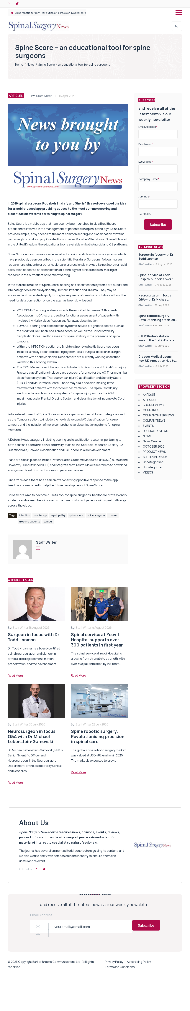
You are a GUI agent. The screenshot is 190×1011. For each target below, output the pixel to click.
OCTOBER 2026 (153, 446)
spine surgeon (96, 515)
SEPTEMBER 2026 (155, 457)
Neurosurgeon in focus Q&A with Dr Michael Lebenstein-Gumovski (154, 299)
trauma (113, 515)
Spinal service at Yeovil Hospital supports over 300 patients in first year (157, 279)
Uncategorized (153, 467)
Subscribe (158, 224)
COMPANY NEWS (154, 420)
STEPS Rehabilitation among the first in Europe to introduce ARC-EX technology (61, 12)
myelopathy (58, 515)
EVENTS (148, 426)
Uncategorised (153, 462)
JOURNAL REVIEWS (155, 431)
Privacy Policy (114, 962)
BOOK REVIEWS (153, 405)
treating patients (29, 521)
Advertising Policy (139, 962)
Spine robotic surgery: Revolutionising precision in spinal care (156, 320)
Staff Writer (44, 96)
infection (24, 515)
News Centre (152, 441)
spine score (76, 515)
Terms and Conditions (120, 967)
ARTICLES (16, 96)
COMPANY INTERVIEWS (158, 415)
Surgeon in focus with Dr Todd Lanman (155, 257)
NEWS (147, 436)
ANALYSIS (149, 394)
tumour (48, 521)
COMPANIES (151, 410)
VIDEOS (148, 472)
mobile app (40, 515)
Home (19, 64)
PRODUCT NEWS (154, 452)
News (31, 64)
